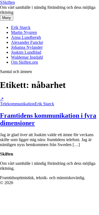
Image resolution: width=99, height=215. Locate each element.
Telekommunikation (17, 103)
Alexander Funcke (27, 42)
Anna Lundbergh (26, 37)
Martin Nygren (24, 32)
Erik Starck (21, 27)
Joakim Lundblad (26, 52)
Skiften (7, 2)
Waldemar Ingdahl (27, 57)
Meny (6, 18)
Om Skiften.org (24, 62)
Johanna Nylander (27, 47)
